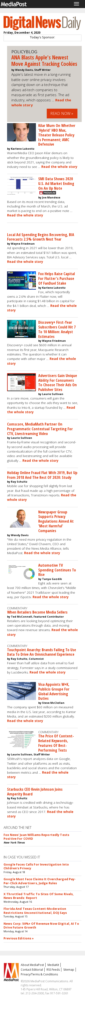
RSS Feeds (53, 970)
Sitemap (68, 970)
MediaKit (53, 965)
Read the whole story (59, 167)
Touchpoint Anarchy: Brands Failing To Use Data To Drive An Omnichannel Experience (41, 652)
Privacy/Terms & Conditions (39, 974)
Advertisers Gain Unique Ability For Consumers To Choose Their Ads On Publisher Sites (57, 382)
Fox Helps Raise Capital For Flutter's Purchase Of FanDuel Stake (56, 278)
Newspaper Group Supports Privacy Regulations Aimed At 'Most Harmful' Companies (56, 521)
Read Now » (61, 113)
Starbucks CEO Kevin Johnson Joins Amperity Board (35, 791)
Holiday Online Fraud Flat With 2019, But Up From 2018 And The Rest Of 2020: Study (42, 475)
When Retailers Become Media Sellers (37, 612)
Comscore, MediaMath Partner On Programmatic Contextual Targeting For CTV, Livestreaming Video (40, 428)
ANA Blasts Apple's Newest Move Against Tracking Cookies (44, 60)
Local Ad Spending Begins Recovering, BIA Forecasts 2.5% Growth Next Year (40, 237)
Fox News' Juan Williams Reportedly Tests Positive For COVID (36, 837)
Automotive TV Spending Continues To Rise (57, 569)
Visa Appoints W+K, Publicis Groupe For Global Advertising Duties (53, 691)
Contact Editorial (32, 970)
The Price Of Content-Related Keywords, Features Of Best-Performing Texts (56, 743)
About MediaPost (32, 965)
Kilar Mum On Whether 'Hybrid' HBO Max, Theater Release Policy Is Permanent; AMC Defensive (56, 135)
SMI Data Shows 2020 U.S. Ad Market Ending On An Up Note (56, 183)
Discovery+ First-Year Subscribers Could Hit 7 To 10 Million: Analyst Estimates (57, 329)
